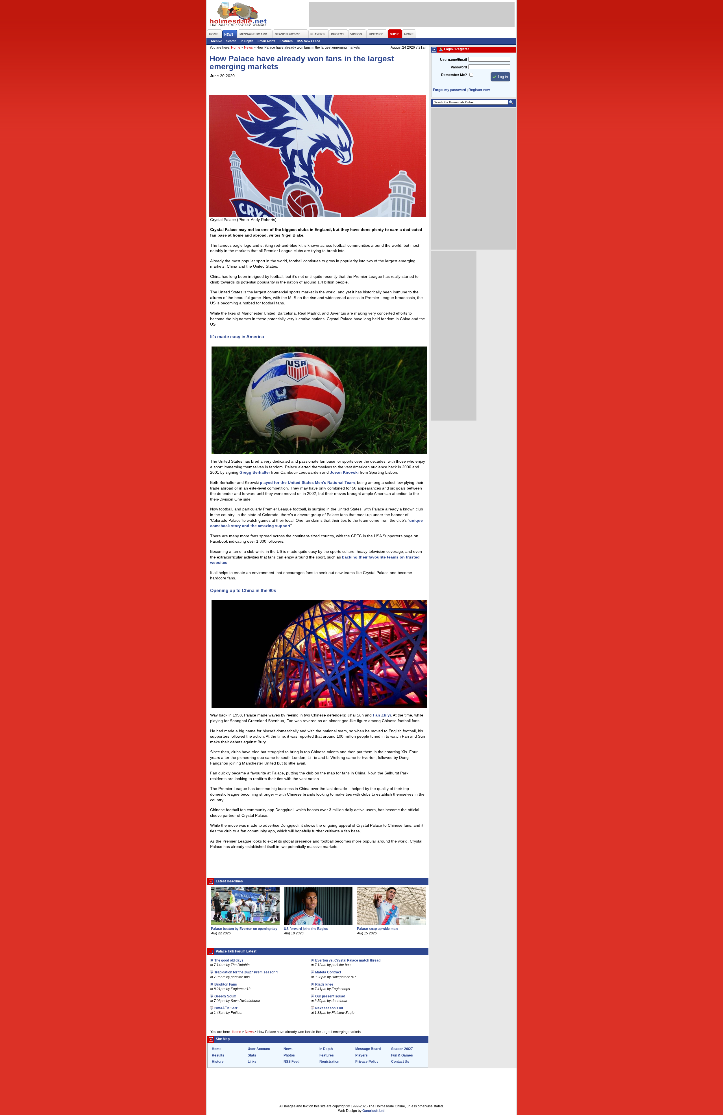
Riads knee (324, 984)
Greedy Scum (225, 996)
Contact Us (400, 1061)
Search (231, 41)
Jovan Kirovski (344, 472)
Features (286, 41)
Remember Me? (454, 75)
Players (361, 1055)
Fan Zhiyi (382, 715)
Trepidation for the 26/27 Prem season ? (246, 972)
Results (218, 1055)
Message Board (368, 1049)
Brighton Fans (225, 984)
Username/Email (453, 60)
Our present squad (330, 996)
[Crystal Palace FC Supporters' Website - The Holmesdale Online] (238, 15)
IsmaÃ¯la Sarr (226, 1008)
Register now (479, 90)
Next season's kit (329, 1008)
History (218, 1061)
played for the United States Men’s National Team (307, 482)
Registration (329, 1061)
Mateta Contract (328, 972)
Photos (289, 1055)
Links (252, 1061)
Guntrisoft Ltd (373, 1110)
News (248, 47)
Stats (252, 1055)
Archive (216, 41)
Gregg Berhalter (254, 472)
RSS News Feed (308, 41)
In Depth (247, 41)
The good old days (228, 960)
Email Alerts (266, 41)
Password (459, 67)
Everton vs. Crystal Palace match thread (347, 960)
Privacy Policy (366, 1061)
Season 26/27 (402, 1049)
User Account (259, 1049)
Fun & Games (402, 1055)
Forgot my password (449, 90)
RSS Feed (291, 1061)
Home (235, 47)
